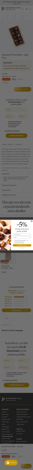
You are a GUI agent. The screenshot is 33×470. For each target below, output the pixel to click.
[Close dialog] (31, 221)
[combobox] (21, 237)
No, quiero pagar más (22, 247)
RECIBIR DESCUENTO (22, 245)
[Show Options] (30, 237)
